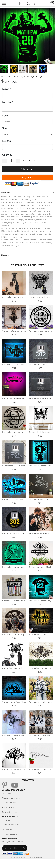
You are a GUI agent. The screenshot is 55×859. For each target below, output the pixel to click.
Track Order (7, 793)
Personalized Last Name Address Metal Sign (41, 668)
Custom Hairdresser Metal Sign (41, 567)
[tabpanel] (27, 36)
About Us (6, 820)
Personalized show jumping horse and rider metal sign (41, 500)
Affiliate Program (9, 834)
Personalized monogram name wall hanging (14, 432)
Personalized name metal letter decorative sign (41, 736)
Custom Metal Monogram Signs (41, 432)
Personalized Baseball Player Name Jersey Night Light (41, 601)
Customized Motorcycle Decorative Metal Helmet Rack (14, 668)
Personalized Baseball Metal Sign (41, 466)
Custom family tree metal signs (14, 769)
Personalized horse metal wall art (14, 736)
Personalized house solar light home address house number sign (41, 365)
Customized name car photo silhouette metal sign (14, 398)
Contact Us (7, 829)
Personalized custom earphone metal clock (14, 634)
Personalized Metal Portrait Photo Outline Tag (41, 533)
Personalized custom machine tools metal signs (14, 567)
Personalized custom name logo (41, 769)
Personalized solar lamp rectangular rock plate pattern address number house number (41, 398)
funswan (22, 857)
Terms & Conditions (10, 825)
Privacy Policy (8, 807)
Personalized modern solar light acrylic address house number (14, 466)
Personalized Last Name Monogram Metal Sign (41, 331)
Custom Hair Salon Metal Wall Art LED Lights (14, 500)
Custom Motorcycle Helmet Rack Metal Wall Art (41, 297)
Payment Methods (10, 812)
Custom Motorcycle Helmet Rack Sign (14, 331)
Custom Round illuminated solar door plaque (14, 533)
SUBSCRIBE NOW (15, 848)
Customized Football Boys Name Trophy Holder (14, 601)
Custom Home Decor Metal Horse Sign (14, 702)
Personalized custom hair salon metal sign (41, 634)
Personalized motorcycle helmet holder (14, 297)
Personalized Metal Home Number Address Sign (41, 702)
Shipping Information (11, 798)
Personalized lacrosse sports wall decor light (14, 365)
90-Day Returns (9, 803)
